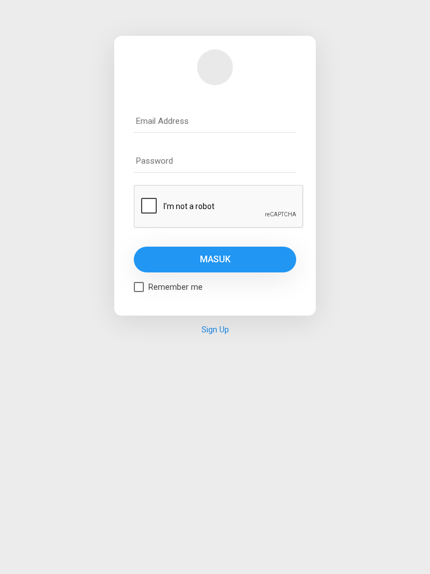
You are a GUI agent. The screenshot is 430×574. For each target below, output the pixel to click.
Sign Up (215, 330)
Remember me (175, 287)
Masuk (215, 259)
